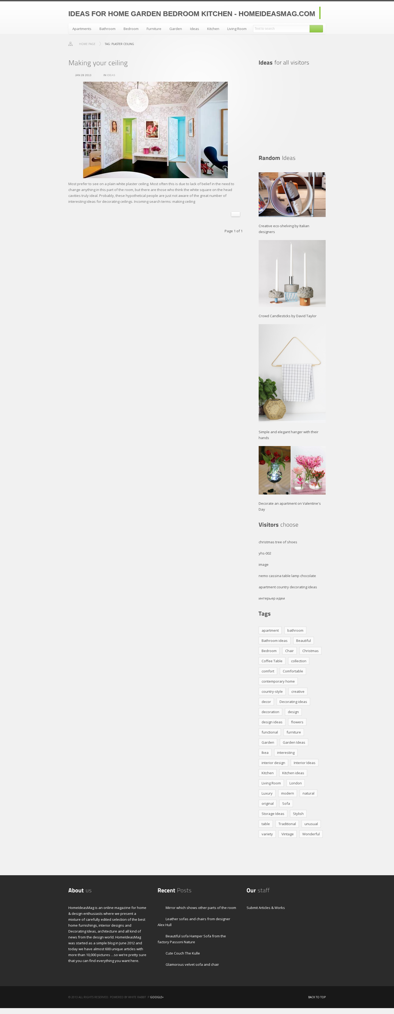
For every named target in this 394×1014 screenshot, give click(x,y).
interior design (273, 762)
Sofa (286, 803)
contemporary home (278, 681)
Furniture (154, 28)
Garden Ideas (294, 742)
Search (316, 28)
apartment (270, 630)
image (264, 564)
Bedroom (131, 28)
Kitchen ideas (293, 772)
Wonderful (311, 834)
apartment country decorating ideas (288, 587)
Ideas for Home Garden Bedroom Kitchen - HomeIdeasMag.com (191, 14)
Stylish (298, 813)
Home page (87, 44)
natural (308, 793)
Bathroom (107, 28)
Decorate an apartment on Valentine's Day (290, 506)
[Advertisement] (292, 110)
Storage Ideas (273, 813)
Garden (175, 28)
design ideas (272, 722)
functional (270, 732)
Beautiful (303, 640)
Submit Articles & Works (266, 907)
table (266, 823)
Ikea (265, 752)
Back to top (317, 997)
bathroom (295, 630)
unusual (311, 823)
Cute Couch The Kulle (183, 953)
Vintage (287, 834)
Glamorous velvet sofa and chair (192, 964)
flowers (297, 722)
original (268, 803)
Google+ (156, 997)
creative (297, 691)
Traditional (287, 823)
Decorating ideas (293, 701)
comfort (268, 671)
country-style (272, 691)
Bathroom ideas (275, 640)
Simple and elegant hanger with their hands (288, 434)
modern (287, 793)
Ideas (194, 28)
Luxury (267, 793)
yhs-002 (265, 553)
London (295, 783)
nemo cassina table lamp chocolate (287, 575)
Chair (289, 650)
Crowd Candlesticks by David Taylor (288, 315)
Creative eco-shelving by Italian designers (284, 228)
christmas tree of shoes (278, 542)
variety (267, 834)
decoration (270, 711)
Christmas (310, 650)
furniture (294, 732)
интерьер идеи (272, 598)
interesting (286, 752)
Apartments (81, 28)
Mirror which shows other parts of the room (201, 907)
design (293, 711)
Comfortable (293, 671)
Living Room (237, 28)
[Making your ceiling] (98, 63)
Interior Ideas (304, 762)
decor (266, 701)
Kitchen (213, 28)
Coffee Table (272, 660)
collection (298, 660)
